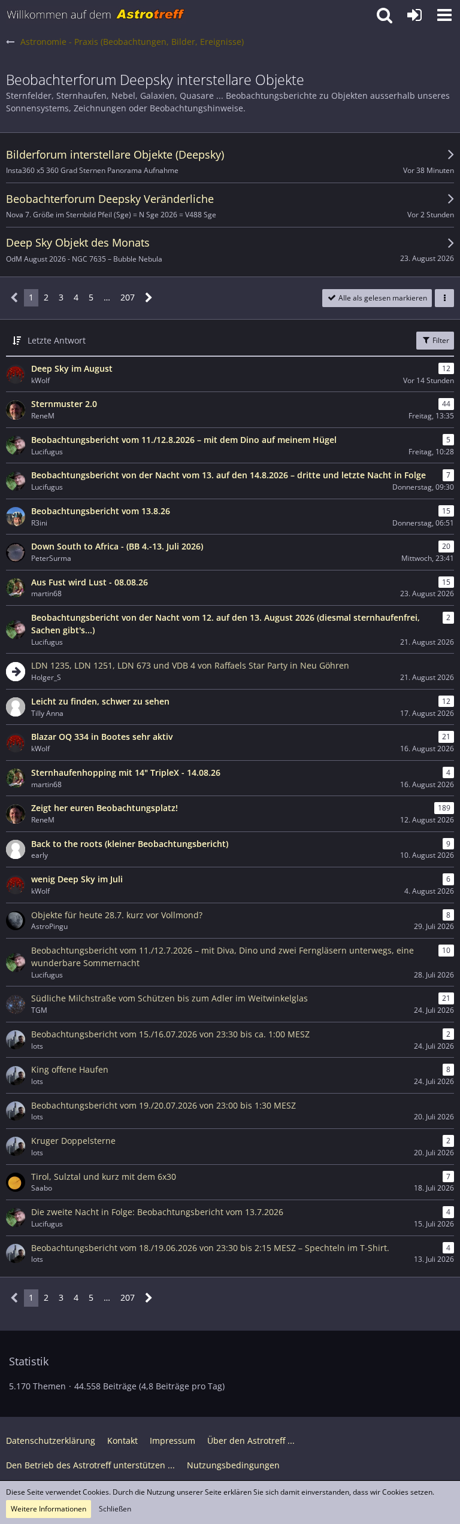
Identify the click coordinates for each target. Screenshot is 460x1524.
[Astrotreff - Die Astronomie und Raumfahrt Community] (96, 15)
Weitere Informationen (48, 1509)
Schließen (115, 1509)
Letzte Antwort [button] (57, 340)
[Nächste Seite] (149, 297)
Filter (440, 340)
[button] (444, 15)
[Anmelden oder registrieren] (414, 15)
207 (127, 297)
